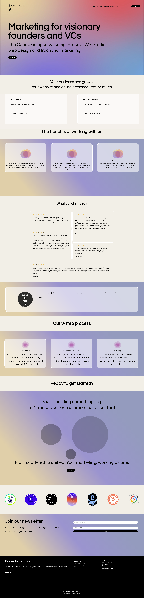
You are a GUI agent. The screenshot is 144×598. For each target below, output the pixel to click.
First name (76, 520)
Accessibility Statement (75, 593)
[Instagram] (10, 572)
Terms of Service (67, 593)
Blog (75, 566)
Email (75, 525)
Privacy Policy (77, 591)
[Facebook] (8, 572)
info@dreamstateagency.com (108, 568)
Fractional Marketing (79, 565)
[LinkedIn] (6, 572)
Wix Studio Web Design (79, 563)
